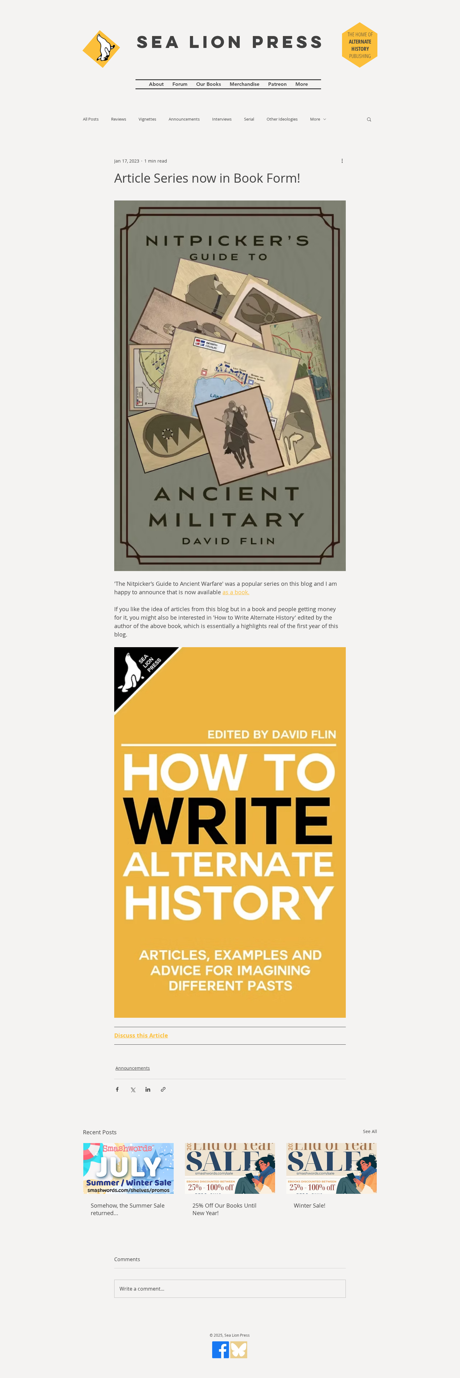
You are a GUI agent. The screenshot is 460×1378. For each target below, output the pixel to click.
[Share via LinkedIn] (148, 1089)
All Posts (91, 119)
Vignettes (147, 119)
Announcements (184, 119)
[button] (369, 119)
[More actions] (342, 160)
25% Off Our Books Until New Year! (224, 1209)
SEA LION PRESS (231, 42)
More (315, 119)
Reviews (118, 119)
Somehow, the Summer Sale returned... (128, 1209)
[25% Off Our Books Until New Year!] (230, 1168)
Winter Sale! (309, 1205)
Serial (249, 119)
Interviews (222, 119)
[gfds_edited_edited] (238, 1349)
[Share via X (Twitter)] (132, 1089)
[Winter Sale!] (331, 1168)
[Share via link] (163, 1089)
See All (370, 1131)
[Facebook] (220, 1349)
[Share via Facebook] (117, 1089)
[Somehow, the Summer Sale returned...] (128, 1168)
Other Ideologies (282, 119)
